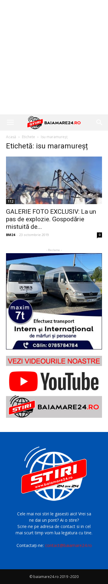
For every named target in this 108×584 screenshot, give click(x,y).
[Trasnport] (54, 301)
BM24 (10, 234)
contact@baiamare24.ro (68, 545)
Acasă (11, 136)
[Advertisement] (54, 57)
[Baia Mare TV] (54, 387)
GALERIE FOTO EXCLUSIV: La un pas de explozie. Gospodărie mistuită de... (51, 219)
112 (10, 201)
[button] (99, 122)
